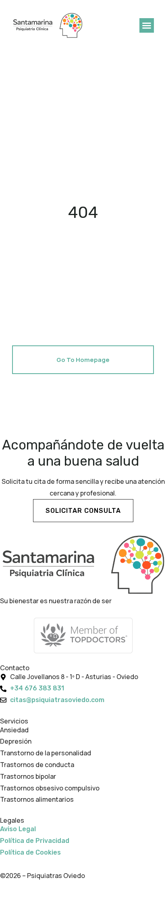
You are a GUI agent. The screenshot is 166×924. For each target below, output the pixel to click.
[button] (146, 25)
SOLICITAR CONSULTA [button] (83, 510)
